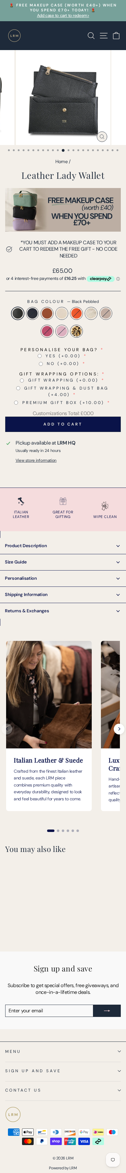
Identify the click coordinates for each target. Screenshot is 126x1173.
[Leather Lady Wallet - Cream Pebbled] (30, 925)
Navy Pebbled (32, 313)
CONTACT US (23, 1090)
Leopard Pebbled (76, 331)
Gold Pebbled (91, 313)
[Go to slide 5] (73, 831)
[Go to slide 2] (58, 831)
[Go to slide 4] (68, 831)
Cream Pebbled (62, 313)
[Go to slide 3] (63, 831)
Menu (13, 1051)
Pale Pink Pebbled (62, 331)
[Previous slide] (7, 729)
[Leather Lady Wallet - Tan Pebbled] (22, 925)
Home (61, 162)
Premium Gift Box (63, 402)
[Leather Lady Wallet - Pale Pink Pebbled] (22, 931)
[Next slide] (119, 729)
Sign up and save (33, 1070)
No (63, 363)
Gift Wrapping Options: (59, 374)
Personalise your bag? (59, 349)
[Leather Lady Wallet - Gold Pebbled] (44, 925)
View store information (36, 460)
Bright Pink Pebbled (47, 331)
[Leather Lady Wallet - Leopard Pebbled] (30, 931)
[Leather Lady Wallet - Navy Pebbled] (15, 925)
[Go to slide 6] (77, 831)
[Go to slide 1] (50, 831)
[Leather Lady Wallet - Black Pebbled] (8, 925)
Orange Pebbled (76, 313)
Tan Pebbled (47, 313)
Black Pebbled (18, 313)
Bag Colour (63, 301)
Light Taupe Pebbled (106, 313)
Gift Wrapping (63, 380)
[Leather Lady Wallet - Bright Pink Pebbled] (15, 931)
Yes (63, 356)
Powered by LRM (63, 1168)
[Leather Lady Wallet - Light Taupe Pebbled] (8, 931)
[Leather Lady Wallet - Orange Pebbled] (37, 925)
